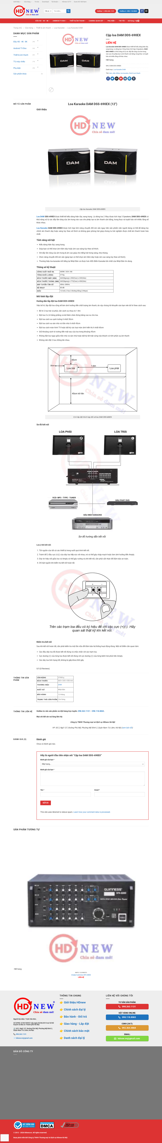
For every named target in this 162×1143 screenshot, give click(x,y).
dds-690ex (116, 73)
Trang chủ (17, 28)
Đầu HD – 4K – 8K (41, 21)
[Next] (57, 88)
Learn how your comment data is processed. (91, 812)
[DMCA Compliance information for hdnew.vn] (69, 1125)
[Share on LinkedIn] (129, 79)
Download (45, 2)
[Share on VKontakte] (125, 79)
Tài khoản (54, 2)
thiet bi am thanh (134, 73)
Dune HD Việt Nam (80, 2)
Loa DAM (40, 216)
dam (110, 73)
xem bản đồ (127, 728)
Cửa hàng (27, 2)
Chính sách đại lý (75, 1009)
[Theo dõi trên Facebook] (142, 11)
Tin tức (37, 2)
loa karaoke (124, 73)
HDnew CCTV (66, 2)
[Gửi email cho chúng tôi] (146, 11)
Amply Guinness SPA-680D (81, 975)
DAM (60, 685)
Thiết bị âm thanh (77, 21)
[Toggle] (38, 41)
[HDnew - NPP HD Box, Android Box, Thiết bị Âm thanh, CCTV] (26, 11)
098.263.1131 (84, 711)
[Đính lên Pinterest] (121, 79)
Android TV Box (59, 21)
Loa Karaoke (59, 28)
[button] (134, 21)
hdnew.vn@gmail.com (24, 1038)
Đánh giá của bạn (47, 760)
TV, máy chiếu (19, 61)
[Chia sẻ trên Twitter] (112, 79)
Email (97, 790)
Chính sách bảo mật (76, 1030)
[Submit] (68, 11)
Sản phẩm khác (20, 74)
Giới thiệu (16, 2)
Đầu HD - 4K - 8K (20, 42)
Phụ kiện (111, 21)
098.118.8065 (98, 711)
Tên (42, 790)
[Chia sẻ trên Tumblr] (134, 79)
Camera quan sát (96, 21)
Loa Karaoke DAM (75, 28)
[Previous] (14, 986)
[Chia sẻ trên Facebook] (108, 79)
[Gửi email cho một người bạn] (117, 79)
